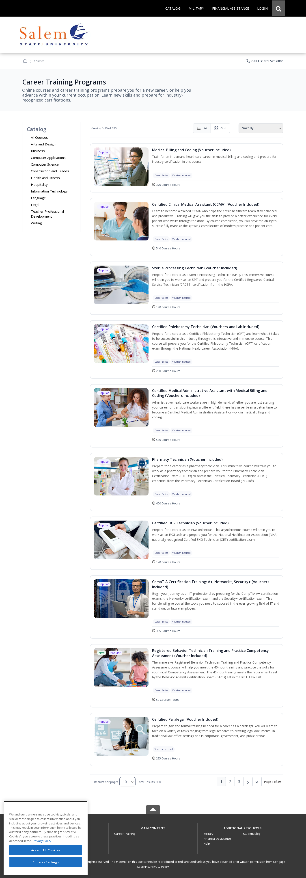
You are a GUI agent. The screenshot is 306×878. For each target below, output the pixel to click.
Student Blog (251, 834)
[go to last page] (257, 781)
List (205, 128)
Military (208, 834)
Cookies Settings (45, 862)
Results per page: (106, 782)
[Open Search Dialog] (278, 8)
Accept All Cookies (45, 850)
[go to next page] (248, 781)
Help (207, 843)
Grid (223, 128)
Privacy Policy (160, 867)
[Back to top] (153, 830)
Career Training (124, 834)
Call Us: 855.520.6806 (264, 61)
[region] (46, 838)
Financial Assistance (217, 839)
